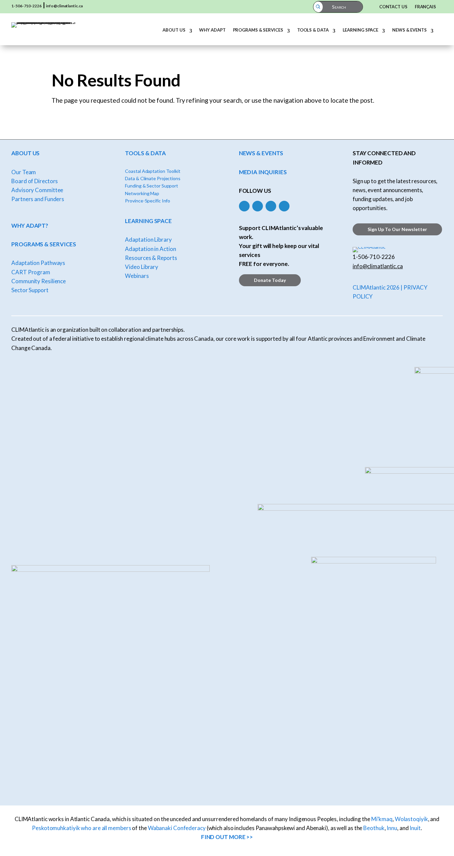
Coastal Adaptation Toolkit (152, 171)
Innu (392, 827)
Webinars (137, 275)
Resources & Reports (151, 257)
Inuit (415, 827)
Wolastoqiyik (411, 818)
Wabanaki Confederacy (177, 827)
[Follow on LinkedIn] (271, 206)
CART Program (30, 272)
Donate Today (270, 280)
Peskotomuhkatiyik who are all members (81, 827)
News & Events (409, 30)
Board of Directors (34, 181)
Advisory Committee (37, 189)
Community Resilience (38, 281)
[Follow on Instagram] (257, 206)
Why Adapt (212, 30)
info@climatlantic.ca (64, 5)
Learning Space (361, 30)
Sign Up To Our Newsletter (397, 229)
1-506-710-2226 (26, 5)
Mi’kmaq (382, 818)
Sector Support (30, 290)
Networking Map (142, 193)
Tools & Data (313, 30)
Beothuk (373, 827)
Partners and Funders (37, 198)
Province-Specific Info (147, 200)
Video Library (141, 266)
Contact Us (393, 6)
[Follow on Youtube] (284, 206)
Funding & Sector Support (151, 185)
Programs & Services (258, 30)
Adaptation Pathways (38, 262)
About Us (174, 30)
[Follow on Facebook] (244, 206)
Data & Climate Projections (152, 178)
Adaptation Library (148, 239)
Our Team (23, 172)
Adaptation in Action (150, 248)
